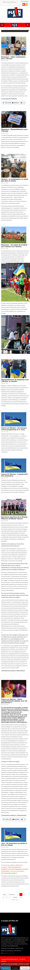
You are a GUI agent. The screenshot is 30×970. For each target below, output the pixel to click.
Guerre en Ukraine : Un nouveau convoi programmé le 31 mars (14, 429)
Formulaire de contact (8, 953)
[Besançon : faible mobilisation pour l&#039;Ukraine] (13, 46)
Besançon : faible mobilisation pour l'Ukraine (13, 58)
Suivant (15, 897)
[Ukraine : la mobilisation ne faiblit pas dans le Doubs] (13, 165)
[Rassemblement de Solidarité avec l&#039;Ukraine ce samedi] (13, 368)
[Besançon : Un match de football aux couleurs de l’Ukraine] (13, 235)
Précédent (11, 894)
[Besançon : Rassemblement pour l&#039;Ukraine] (13, 119)
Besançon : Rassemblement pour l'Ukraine (14, 130)
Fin (20, 897)
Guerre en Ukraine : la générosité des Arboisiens (14, 475)
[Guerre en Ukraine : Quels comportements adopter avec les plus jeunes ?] (13, 688)
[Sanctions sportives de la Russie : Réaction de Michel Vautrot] (13, 507)
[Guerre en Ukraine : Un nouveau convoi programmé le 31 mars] (13, 419)
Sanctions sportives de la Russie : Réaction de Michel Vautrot (14, 518)
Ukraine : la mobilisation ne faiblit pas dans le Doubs (14, 180)
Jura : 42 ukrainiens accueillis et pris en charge (14, 844)
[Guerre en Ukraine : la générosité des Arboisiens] (13, 465)
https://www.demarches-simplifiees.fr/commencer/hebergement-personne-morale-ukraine (15, 869)
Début (4, 894)
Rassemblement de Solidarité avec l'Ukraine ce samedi (15, 380)
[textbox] (15, 598)
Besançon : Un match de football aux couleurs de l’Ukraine (14, 246)
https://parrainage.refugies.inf (9, 873)
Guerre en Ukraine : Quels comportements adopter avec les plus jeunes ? (14, 701)
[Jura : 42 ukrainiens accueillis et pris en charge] (13, 834)
